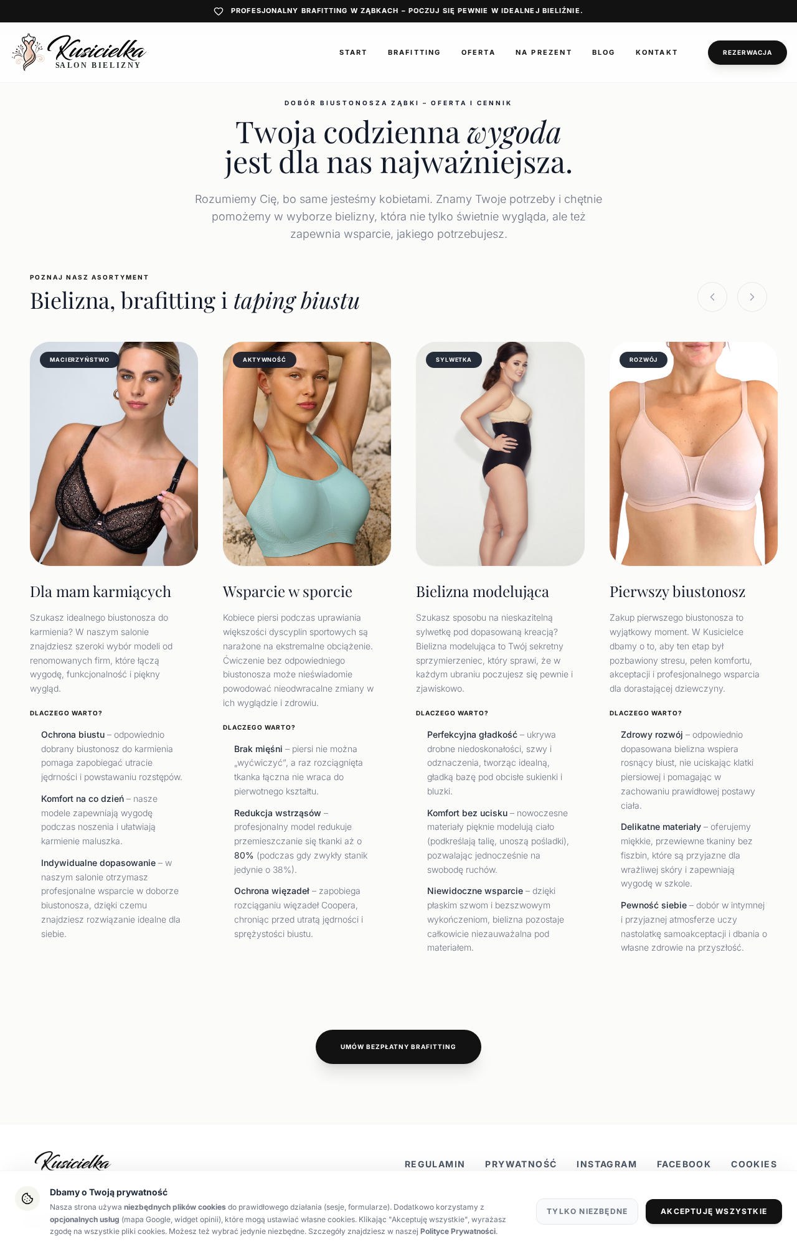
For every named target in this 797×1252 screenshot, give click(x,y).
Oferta (478, 52)
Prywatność (521, 1164)
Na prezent (544, 52)
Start (353, 52)
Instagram (607, 1164)
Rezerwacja (747, 52)
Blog (604, 52)
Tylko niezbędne (587, 1211)
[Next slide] (752, 297)
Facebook (684, 1164)
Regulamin (435, 1164)
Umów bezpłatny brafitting (398, 1046)
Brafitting (414, 52)
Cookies (754, 1164)
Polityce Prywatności (458, 1231)
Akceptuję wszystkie (714, 1211)
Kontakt (657, 52)
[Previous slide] (712, 297)
